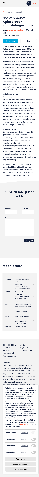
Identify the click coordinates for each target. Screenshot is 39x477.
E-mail (25, 208)
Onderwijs (7, 347)
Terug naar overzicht (14, 12)
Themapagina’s (9, 356)
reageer (12, 41)
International (8, 353)
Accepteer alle (21, 469)
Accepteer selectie (20, 464)
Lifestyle (6, 350)
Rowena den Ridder (16, 30)
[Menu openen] (4, 3)
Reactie (8, 218)
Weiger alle (20, 459)
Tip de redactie (26, 350)
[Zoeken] (29, 3)
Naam (8, 208)
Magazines (24, 347)
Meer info (24, 433)
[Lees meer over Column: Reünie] (19, 327)
